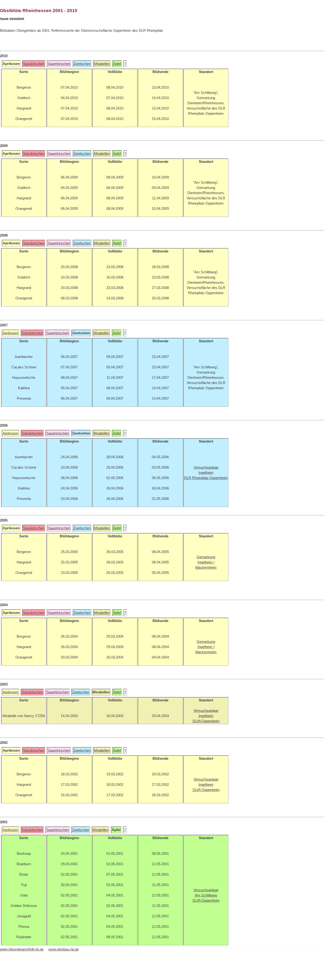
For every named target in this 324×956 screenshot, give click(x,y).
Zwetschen (82, 64)
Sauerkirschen (59, 64)
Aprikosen (10, 333)
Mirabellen (102, 64)
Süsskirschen (33, 64)
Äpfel (117, 64)
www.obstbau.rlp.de (63, 949)
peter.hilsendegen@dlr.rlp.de (22, 949)
